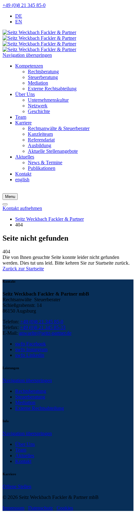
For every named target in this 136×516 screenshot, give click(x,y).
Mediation (25, 402)
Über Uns (25, 444)
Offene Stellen (17, 486)
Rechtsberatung (30, 391)
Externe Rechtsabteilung (39, 408)
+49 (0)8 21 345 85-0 (24, 5)
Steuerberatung (30, 396)
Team (20, 450)
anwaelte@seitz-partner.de (45, 333)
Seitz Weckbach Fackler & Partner (49, 219)
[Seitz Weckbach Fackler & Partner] (39, 41)
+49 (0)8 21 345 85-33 (42, 327)
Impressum (13, 508)
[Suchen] (5, 204)
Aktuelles (24, 455)
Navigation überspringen (27, 55)
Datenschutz (40, 508)
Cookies (65, 508)
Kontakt (23, 461)
